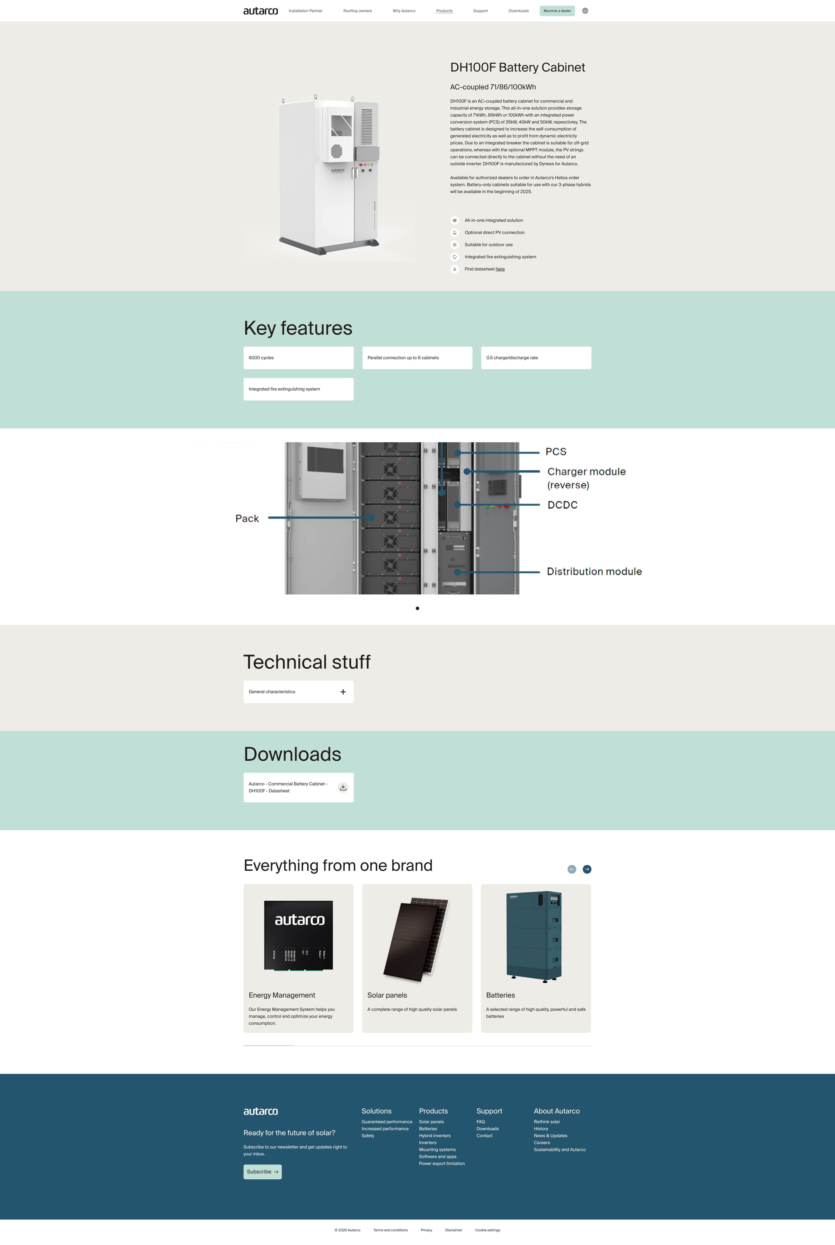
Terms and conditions (390, 1230)
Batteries (428, 1129)
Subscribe (259, 1171)
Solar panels (431, 1122)
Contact (485, 1136)
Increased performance (385, 1129)
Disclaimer (453, 1230)
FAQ (481, 1122)
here (500, 269)
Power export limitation (442, 1164)
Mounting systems (437, 1150)
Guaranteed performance (387, 1122)
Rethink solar (547, 1122)
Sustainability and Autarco (560, 1150)
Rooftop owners (357, 10)
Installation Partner (305, 10)
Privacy (426, 1230)
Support (480, 10)
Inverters (428, 1143)
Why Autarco (404, 10)
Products (444, 10)
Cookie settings (487, 1230)
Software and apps (437, 1157)
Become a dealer (557, 10)
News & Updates (551, 1136)
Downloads (519, 10)
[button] (417, 608)
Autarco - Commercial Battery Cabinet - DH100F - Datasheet (288, 787)
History (541, 1129)
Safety (368, 1136)
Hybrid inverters (435, 1136)
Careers (542, 1143)
